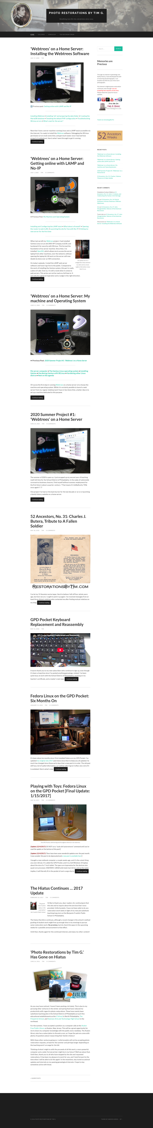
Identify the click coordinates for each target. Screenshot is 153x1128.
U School (59, 1016)
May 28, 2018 (34, 530)
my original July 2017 (45, 761)
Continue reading (37, 141)
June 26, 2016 (35, 961)
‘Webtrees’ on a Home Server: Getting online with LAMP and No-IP (57, 163)
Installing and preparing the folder (62, 116)
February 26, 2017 (36, 897)
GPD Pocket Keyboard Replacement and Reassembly (56, 622)
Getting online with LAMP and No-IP (57, 106)
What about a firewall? (72, 226)
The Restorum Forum (67, 34)
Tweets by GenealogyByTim (105, 120)
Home (32, 34)
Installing (37, 116)
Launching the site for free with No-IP (64, 229)
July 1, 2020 (34, 172)
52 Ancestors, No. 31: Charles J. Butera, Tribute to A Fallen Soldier (58, 521)
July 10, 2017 (34, 800)
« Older (35, 1078)
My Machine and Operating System (56, 217)
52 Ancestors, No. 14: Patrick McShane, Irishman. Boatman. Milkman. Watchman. (109, 201)
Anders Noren (113, 1119)
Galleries (41, 34)
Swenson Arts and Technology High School (64, 1019)
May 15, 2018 (34, 629)
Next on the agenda (46, 375)
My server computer (38, 371)
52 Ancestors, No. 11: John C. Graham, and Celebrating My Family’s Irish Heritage (109, 194)
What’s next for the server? (53, 121)
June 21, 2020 (35, 305)
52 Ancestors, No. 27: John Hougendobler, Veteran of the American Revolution (109, 208)
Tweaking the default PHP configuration (61, 118)
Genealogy (52, 34)
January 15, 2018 (36, 705)
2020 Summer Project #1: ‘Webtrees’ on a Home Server (56, 417)
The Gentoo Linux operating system (64, 371)
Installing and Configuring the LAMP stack (46, 226)
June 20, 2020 (35, 423)
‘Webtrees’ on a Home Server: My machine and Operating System (60, 298)
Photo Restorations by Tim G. (76, 13)
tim (42, 58)
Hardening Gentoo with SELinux (51, 373)
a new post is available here (71, 856)
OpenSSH (40, 251)
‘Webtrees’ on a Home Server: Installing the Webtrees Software (59, 51)
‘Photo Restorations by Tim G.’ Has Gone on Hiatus (57, 954)
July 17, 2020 (34, 58)
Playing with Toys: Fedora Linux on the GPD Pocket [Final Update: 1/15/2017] (60, 791)
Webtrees (49, 241)
